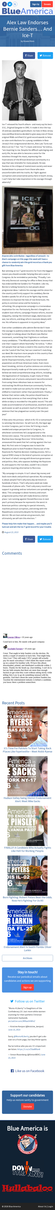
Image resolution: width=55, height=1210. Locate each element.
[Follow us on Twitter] (9, 4)
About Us (42, 1206)
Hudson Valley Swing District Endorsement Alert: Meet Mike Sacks (27, 799)
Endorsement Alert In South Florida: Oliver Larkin (27, 948)
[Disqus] (27, 593)
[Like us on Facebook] (4, 4)
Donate (47, 4)
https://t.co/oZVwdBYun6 (28, 1049)
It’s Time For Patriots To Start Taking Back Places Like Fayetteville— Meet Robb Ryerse (27, 750)
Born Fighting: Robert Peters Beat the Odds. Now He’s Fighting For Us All (27, 899)
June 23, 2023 (14, 1029)
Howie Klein (28, 41)
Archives (27, 958)
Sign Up (35, 4)
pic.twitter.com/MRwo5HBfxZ (21, 1021)
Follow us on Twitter (30, 1001)
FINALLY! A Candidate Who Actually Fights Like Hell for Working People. (27, 849)
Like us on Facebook (29, 1071)
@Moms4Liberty (21, 1036)
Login (50, 1206)
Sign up (27, 987)
